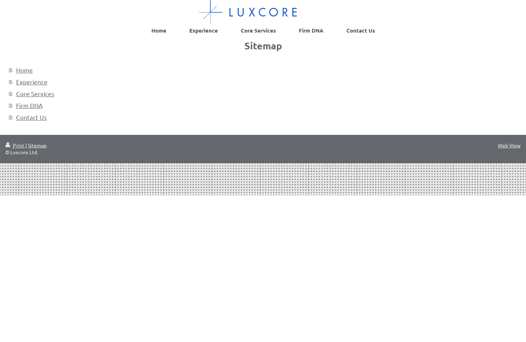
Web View (509, 145)
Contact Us (31, 117)
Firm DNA (29, 105)
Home (24, 70)
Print (18, 145)
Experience (32, 82)
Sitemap (37, 145)
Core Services (35, 93)
